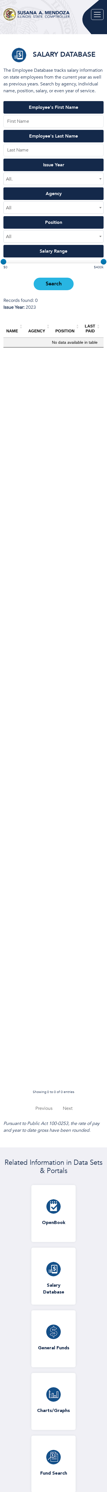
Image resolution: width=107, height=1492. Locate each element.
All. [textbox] (9, 179)
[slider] (3, 262)
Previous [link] (44, 1108)
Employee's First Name (53, 107)
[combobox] (53, 179)
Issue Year (53, 165)
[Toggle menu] (97, 14)
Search (54, 283)
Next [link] (67, 1108)
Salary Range (53, 251)
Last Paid (90, 328)
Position (53, 222)
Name (12, 331)
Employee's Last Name (53, 136)
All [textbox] (8, 208)
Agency (54, 194)
